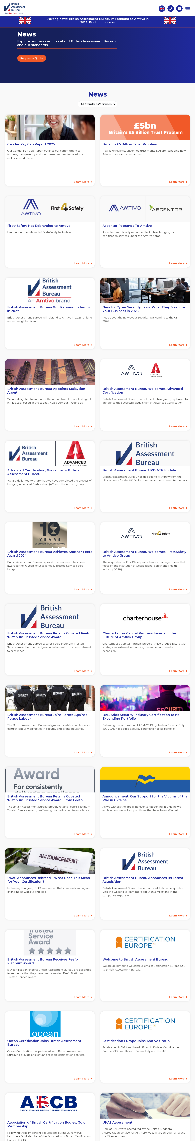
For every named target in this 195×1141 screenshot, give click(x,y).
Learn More (82, 181)
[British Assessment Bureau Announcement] (145, 861)
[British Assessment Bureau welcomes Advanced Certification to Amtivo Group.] (50, 453)
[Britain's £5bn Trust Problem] (145, 127)
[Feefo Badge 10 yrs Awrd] (50, 535)
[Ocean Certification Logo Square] (50, 1024)
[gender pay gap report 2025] (50, 127)
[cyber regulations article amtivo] (145, 290)
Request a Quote (31, 58)
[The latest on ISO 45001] (145, 1106)
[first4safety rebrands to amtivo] (50, 209)
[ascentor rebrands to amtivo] (145, 209)
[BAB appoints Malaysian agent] (50, 372)
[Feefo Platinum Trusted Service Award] (50, 943)
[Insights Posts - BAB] (145, 698)
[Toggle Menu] (187, 8)
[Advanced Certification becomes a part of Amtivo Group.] (145, 372)
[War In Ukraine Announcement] (145, 779)
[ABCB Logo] (50, 1106)
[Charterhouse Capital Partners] (145, 616)
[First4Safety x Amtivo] (145, 535)
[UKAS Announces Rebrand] (50, 861)
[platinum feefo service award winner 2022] (50, 779)
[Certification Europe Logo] (145, 943)
